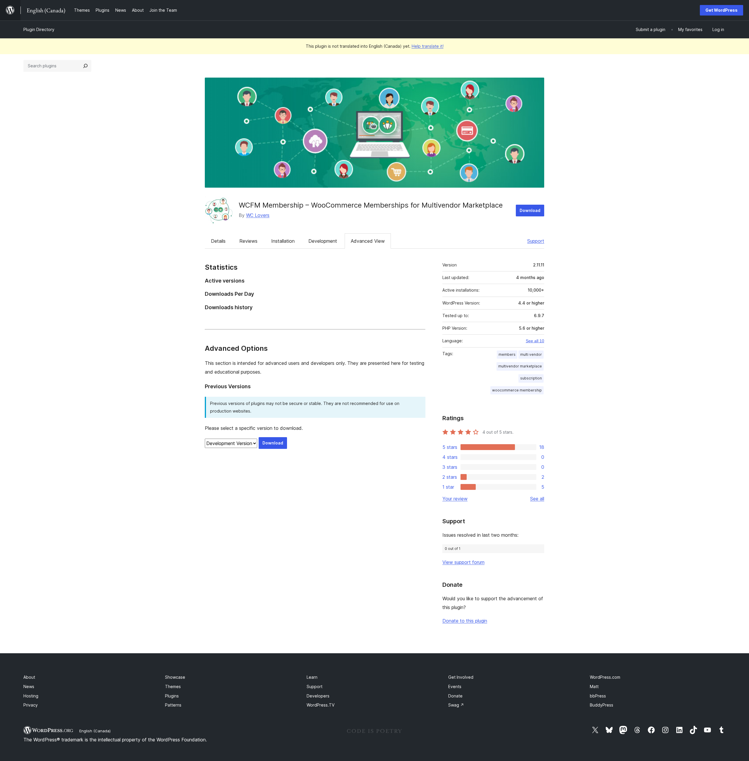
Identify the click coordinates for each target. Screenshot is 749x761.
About (29, 677)
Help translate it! (428, 46)
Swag (456, 704)
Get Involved (460, 677)
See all (537, 499)
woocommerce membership (517, 390)
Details (218, 241)
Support (535, 241)
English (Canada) (95, 730)
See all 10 (535, 340)
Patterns (173, 704)
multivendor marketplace (520, 366)
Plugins (172, 695)
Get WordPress (721, 10)
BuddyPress (601, 704)
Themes (173, 686)
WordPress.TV (320, 704)
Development (322, 241)
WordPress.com (605, 677)
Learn (312, 677)
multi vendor (531, 354)
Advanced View (368, 241)
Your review (455, 499)
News (28, 686)
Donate (455, 695)
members (507, 354)
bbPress (598, 695)
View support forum (463, 562)
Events (454, 686)
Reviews (248, 241)
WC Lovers (257, 215)
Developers (318, 695)
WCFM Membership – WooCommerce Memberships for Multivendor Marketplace (371, 205)
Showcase (175, 677)
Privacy (30, 704)
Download (530, 210)
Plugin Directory (38, 29)
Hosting (30, 695)
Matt (594, 686)
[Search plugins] (85, 66)
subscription (531, 378)
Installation (283, 241)
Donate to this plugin (464, 621)
